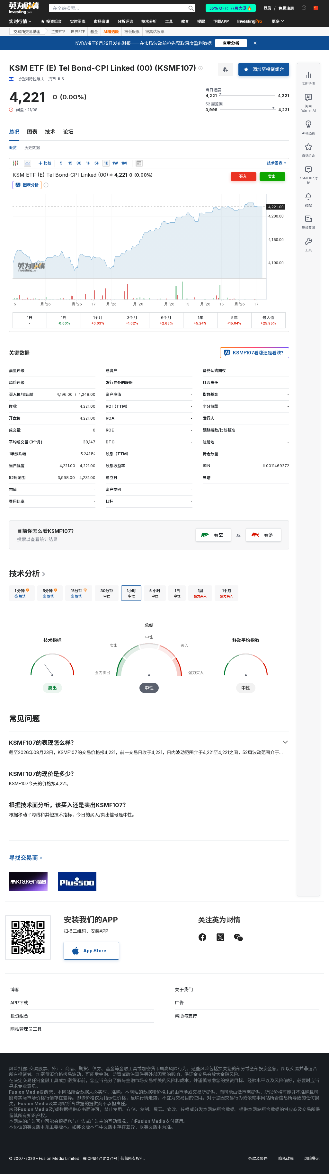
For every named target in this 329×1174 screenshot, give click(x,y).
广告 (179, 1002)
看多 (268, 535)
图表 (32, 132)
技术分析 (24, 573)
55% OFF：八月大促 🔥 (230, 8)
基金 (94, 31)
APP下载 (19, 1002)
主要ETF (58, 31)
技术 (50, 132)
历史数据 (32, 147)
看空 (218, 535)
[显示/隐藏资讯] (139, 163)
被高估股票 (154, 31)
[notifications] (304, 8)
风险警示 (312, 1158)
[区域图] (27, 163)
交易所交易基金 (26, 31)
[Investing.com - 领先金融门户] (24, 8)
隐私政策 (286, 1158)
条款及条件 (258, 1158)
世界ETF (78, 31)
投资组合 (19, 1015)
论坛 (68, 132)
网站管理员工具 (26, 1029)
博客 (14, 989)
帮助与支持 (186, 1015)
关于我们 (184, 989)
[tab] (22, 593)
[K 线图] (15, 163)
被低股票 (132, 31)
